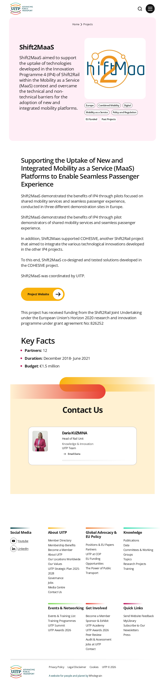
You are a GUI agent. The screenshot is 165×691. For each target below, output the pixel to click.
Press (126, 635)
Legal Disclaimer (77, 667)
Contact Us (55, 592)
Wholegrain (95, 675)
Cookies (94, 667)
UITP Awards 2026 (59, 630)
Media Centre (56, 587)
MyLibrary (129, 621)
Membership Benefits (62, 545)
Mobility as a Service (97, 112)
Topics (127, 559)
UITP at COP (93, 554)
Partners (91, 549)
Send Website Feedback (138, 616)
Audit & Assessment (98, 639)
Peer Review (93, 635)
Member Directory (59, 540)
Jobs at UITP (93, 644)
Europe (90, 105)
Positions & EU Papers (100, 545)
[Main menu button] (150, 8)
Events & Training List (61, 616)
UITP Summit (56, 625)
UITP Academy (95, 625)
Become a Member (60, 550)
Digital (127, 105)
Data (126, 545)
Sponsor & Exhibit (97, 621)
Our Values (55, 564)
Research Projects (134, 564)
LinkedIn (23, 549)
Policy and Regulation (124, 112)
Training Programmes (62, 621)
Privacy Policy (56, 667)
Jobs (50, 583)
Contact (90, 649)
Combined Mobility (108, 105)
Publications (131, 540)
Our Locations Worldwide (64, 559)
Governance (55, 578)
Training (128, 569)
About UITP (55, 554)
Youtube (23, 541)
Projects (88, 24)
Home (75, 24)
